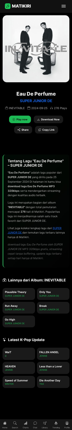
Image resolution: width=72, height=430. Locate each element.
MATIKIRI (21, 6)
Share (25, 129)
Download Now (50, 119)
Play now (21, 119)
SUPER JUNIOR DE (36, 101)
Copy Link (48, 129)
